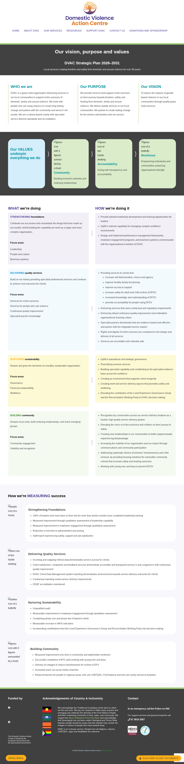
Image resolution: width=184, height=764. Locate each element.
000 (167, 708)
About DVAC (31, 30)
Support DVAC (95, 30)
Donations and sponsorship (148, 30)
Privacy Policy (106, 750)
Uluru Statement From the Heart (84, 718)
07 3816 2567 (138, 719)
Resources (74, 30)
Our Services (53, 30)
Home (15, 30)
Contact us (117, 30)
